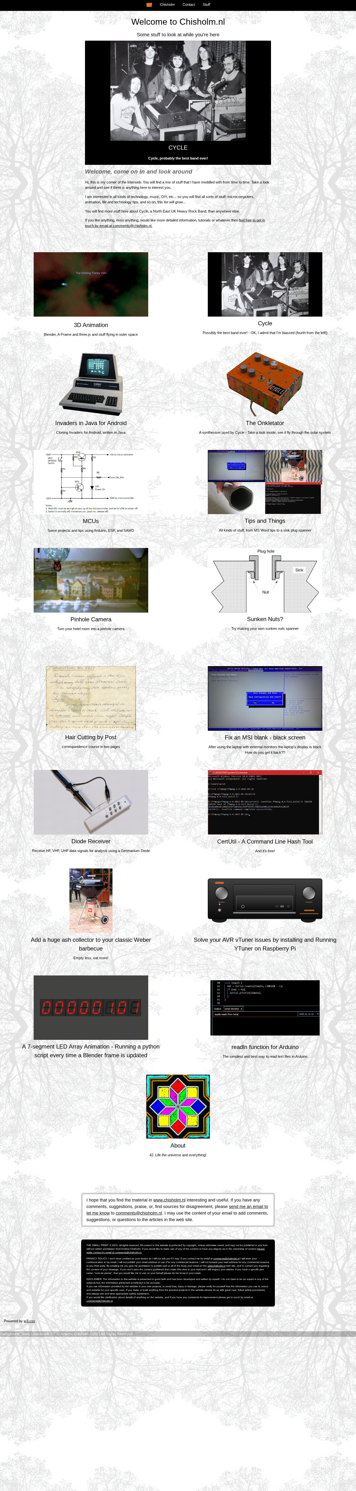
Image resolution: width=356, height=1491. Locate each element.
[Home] (149, 4)
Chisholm (167, 4)
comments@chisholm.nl (139, 1213)
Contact (189, 4)
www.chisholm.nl (169, 1200)
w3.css (29, 1321)
